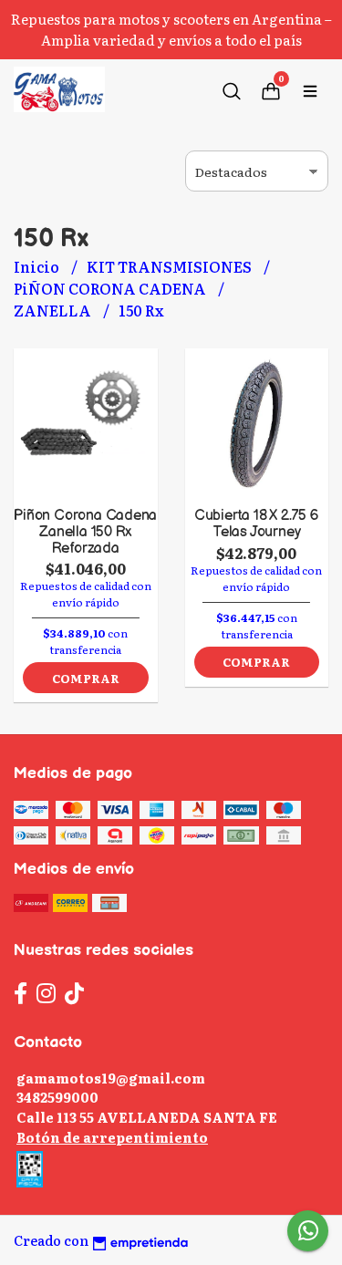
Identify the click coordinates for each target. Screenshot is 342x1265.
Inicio (38, 266)
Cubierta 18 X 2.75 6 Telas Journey (256, 524)
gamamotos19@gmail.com (110, 1077)
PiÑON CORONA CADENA (111, 288)
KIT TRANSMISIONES (170, 266)
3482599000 (57, 1096)
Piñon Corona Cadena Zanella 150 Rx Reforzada (85, 531)
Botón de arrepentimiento (112, 1136)
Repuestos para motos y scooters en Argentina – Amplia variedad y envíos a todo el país (171, 29)
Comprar (85, 678)
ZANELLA (54, 310)
